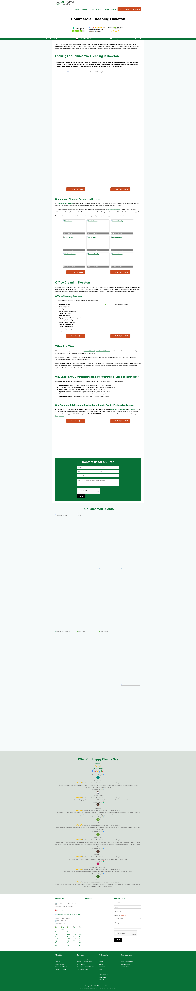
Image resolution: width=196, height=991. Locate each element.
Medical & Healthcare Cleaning (85, 961)
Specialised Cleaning (82, 969)
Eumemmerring (122, 409)
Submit (81, 496)
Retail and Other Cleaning (83, 972)
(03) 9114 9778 (136, 9)
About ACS (58, 959)
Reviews (101, 979)
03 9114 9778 (61, 910)
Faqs (100, 969)
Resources (102, 966)
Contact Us (114, 9)
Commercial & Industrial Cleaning (85, 966)
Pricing (92, 9)
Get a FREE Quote (124, 9)
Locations (98, 9)
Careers (101, 972)
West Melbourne (125, 966)
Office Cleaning (81, 964)
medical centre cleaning (114, 209)
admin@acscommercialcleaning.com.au (69, 914)
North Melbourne (125, 959)
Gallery (107, 9)
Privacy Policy (102, 977)
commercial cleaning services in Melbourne (97, 351)
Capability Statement (60, 969)
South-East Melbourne (127, 961)
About (77, 9)
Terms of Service (103, 974)
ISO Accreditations (60, 964)
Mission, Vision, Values (61, 966)
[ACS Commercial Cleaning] (65, 3)
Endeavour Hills (133, 409)
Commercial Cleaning (82, 959)
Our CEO (57, 961)
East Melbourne (125, 964)
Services (84, 9)
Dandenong (113, 409)
